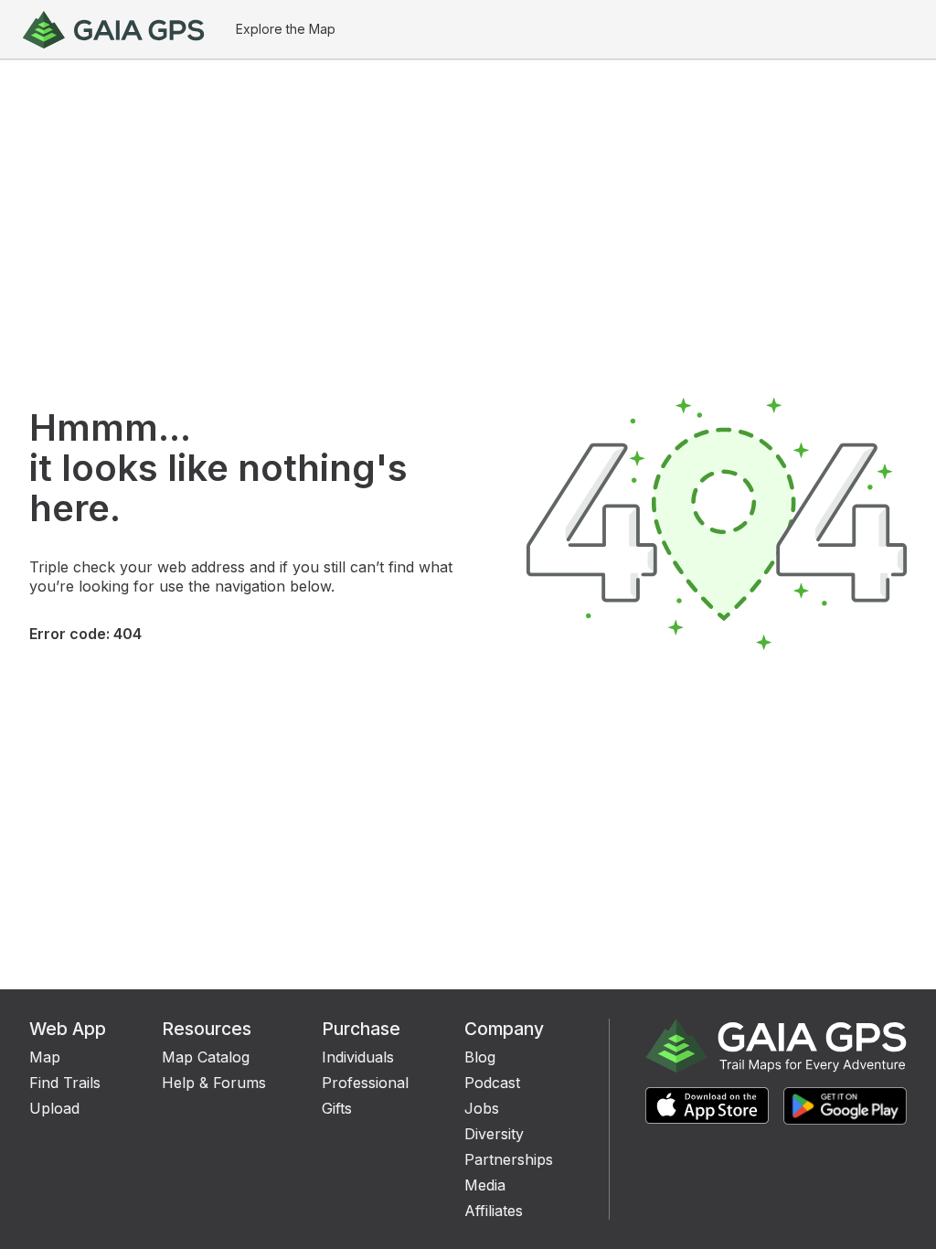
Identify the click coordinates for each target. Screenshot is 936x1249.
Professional (365, 1082)
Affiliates (493, 1210)
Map (44, 1057)
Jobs (481, 1108)
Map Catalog (206, 1057)
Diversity (494, 1134)
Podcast (492, 1082)
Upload (54, 1108)
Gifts (337, 1108)
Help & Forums (214, 1082)
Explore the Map (285, 29)
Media (484, 1185)
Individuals (358, 1057)
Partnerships (508, 1159)
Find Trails (65, 1082)
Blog (479, 1057)
